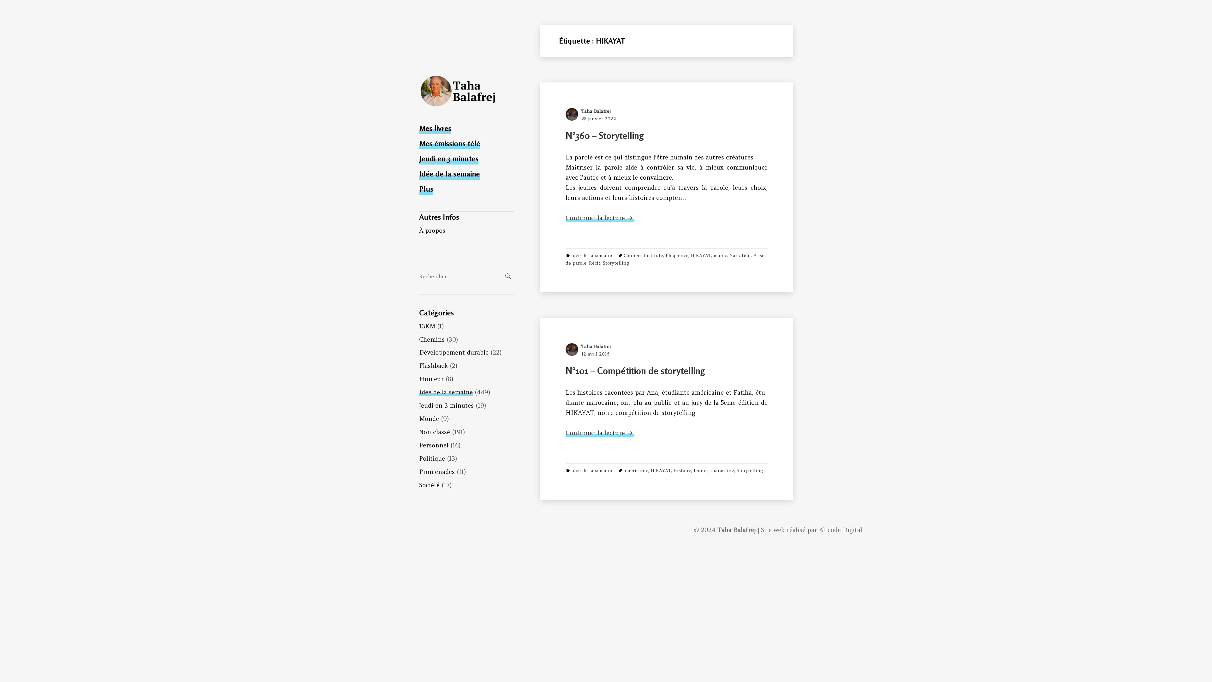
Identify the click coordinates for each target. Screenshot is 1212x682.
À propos (432, 230)
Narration (740, 255)
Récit (594, 263)
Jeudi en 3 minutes (448, 158)
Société (429, 485)
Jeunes (701, 470)
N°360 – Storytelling (605, 135)
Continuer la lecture (600, 218)
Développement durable (454, 352)
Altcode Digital (840, 530)
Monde (429, 418)
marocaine (722, 470)
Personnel (434, 445)
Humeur (431, 379)
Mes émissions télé (449, 143)
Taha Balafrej (596, 111)
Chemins (432, 339)
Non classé (434, 432)
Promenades (437, 472)
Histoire (682, 470)
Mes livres (435, 128)
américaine (636, 470)
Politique (432, 458)
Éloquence (677, 255)
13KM (427, 326)
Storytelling (616, 263)
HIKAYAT (701, 255)
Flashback (433, 365)
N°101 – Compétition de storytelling (635, 370)
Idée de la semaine (449, 173)
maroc (720, 255)
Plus (426, 189)
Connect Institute (643, 255)
